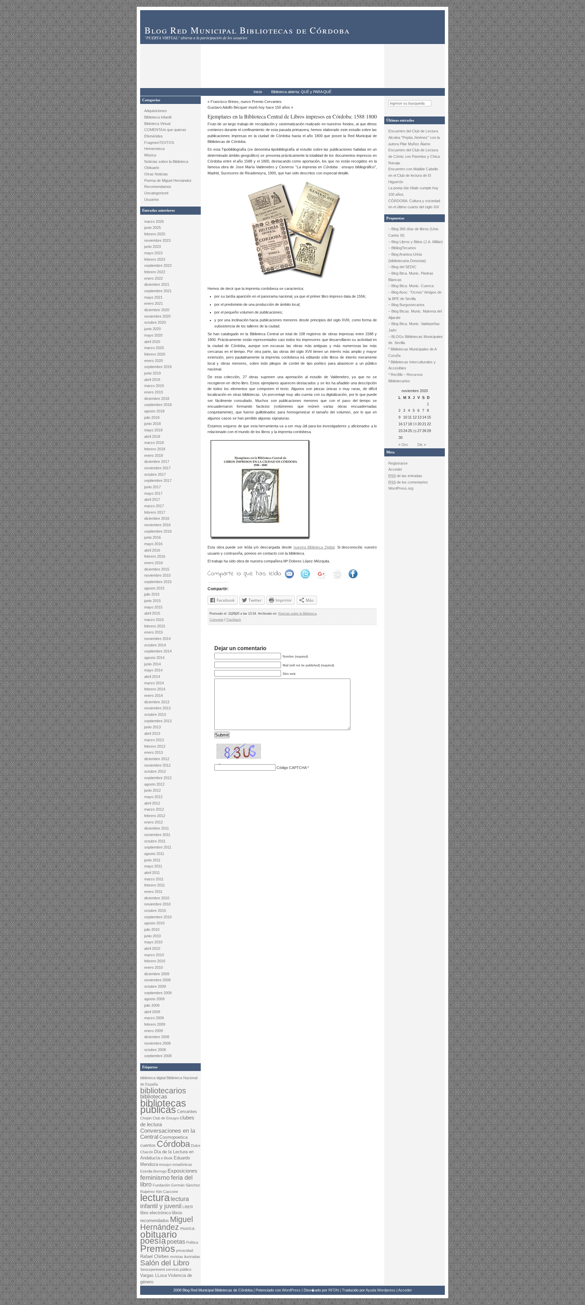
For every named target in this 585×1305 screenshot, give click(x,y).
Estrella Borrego (153, 1171)
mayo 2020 (153, 335)
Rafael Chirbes (154, 1256)
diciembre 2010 (156, 898)
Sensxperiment (152, 1269)
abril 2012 (152, 803)
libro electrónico (155, 1212)
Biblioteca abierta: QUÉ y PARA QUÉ (301, 92)
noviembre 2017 (157, 468)
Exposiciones (182, 1171)
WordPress (291, 1290)
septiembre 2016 (158, 531)
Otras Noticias (156, 174)
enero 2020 (153, 361)
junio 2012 (152, 790)
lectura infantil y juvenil (164, 1202)
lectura (155, 1197)
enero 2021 (153, 303)
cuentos (148, 1145)
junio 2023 (152, 246)
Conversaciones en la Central (167, 1134)
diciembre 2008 (156, 1037)
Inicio (258, 92)
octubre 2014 (155, 645)
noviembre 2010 (157, 904)
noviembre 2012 (157, 765)
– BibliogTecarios (402, 248)
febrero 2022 (154, 272)
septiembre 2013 (158, 721)
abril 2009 (152, 1012)
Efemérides (153, 136)
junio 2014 (152, 664)
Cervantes (187, 1111)
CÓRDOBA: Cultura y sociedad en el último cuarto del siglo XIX (414, 204)
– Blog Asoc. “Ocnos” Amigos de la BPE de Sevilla (414, 295)
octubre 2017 (155, 474)
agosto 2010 (154, 923)
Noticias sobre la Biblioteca (166, 161)
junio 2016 (152, 537)
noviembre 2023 (157, 240)
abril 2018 (152, 436)
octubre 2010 (155, 910)
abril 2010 (152, 948)
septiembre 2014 (158, 651)
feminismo (155, 1177)
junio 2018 (152, 424)
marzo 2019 (154, 386)
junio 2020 (152, 329)
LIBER (187, 1207)
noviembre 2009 (157, 980)
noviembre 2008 (157, 1043)
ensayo (165, 1164)
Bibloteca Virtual (157, 124)
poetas (176, 1241)
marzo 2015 (154, 620)
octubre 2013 (155, 714)
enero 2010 (153, 967)
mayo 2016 (153, 544)
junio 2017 (152, 487)
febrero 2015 (154, 626)
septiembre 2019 (158, 367)
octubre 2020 (155, 322)
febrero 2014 (154, 689)
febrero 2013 (154, 746)
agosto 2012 (154, 784)
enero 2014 (153, 695)
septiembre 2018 (158, 405)
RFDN (333, 1290)
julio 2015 (151, 594)
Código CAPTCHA (291, 768)
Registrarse (398, 463)
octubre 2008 (155, 1050)
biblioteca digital (153, 1078)
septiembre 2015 (158, 582)
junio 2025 (152, 228)
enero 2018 (153, 455)
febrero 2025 (154, 234)
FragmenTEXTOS (159, 143)
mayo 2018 (153, 430)
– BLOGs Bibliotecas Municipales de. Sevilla (415, 340)
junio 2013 (152, 727)
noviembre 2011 (157, 835)
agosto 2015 (154, 588)
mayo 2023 (153, 253)
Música (150, 155)
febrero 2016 (154, 556)
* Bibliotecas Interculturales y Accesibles (412, 365)
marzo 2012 (154, 809)
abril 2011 (152, 873)
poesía (153, 1240)
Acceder (395, 469)
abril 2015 (152, 613)
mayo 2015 (153, 607)
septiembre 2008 (158, 1056)
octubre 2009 (155, 986)
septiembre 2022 (158, 265)
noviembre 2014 (157, 639)
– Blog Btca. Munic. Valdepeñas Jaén (414, 327)
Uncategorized (156, 193)
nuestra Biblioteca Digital (314, 547)
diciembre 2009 (156, 974)
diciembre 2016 (156, 518)
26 (415, 431)
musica (187, 1228)
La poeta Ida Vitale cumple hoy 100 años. (413, 191)
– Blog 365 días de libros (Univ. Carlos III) (413, 232)
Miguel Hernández (166, 1223)
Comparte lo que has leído (244, 574)
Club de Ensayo (166, 1118)
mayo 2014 (153, 670)
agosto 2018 (154, 411)
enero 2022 (153, 278)
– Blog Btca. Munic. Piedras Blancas (410, 276)
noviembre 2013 (157, 708)
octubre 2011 (155, 841)
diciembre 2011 (156, 828)
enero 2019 (153, 392)
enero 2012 (153, 822)
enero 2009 (153, 1031)
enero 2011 (153, 892)
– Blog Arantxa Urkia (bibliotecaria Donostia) (407, 257)
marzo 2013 (154, 740)
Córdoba (173, 1144)
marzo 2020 (154, 348)
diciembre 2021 (156, 284)
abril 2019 (152, 380)
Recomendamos (157, 187)
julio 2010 (151, 929)
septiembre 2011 (157, 847)
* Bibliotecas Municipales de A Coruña (412, 352)
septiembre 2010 (158, 917)
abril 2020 (152, 342)
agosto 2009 (154, 999)
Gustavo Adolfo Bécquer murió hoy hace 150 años (249, 107)
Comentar (216, 619)
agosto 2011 (154, 854)
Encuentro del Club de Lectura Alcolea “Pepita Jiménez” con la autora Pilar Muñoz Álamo (414, 137)
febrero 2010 (154, 961)
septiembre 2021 (158, 291)
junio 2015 (152, 601)
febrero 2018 (154, 449)
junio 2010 (152, 936)
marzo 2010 (154, 955)
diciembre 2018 (156, 399)
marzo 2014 (154, 683)
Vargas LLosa (153, 1275)
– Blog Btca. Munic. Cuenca (411, 286)
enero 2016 (153, 563)
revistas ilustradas (185, 1257)
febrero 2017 (154, 512)
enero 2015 (153, 632)
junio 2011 (152, 860)
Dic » (421, 445)
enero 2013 (153, 752)
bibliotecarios (163, 1090)
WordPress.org (400, 488)
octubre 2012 (155, 771)
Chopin (146, 1118)
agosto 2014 (154, 658)
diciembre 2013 (156, 702)
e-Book (167, 1158)
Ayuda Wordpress (380, 1290)
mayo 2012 (153, 797)
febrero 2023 (154, 259)
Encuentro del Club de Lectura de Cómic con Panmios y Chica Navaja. (414, 156)
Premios (157, 1248)
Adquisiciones (155, 111)
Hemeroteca (154, 149)
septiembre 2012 (158, 778)
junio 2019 (152, 373)
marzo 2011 (154, 879)
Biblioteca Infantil (157, 117)
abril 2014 (152, 677)
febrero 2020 (154, 354)
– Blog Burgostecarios (406, 305)
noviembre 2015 (157, 575)
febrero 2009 (154, 1024)
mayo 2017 (153, 493)
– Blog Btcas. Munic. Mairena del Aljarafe (415, 314)
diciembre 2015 (156, 569)
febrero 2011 (154, 885)
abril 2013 (152, 733)
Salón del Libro (164, 1263)
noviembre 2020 (157, 316)
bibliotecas (153, 1096)
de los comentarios (408, 482)
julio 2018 (151, 417)
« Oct (403, 445)
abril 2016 (152, 550)
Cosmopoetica (173, 1137)
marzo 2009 (154, 1018)
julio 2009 (151, 1005)
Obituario (151, 168)
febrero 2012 (154, 816)
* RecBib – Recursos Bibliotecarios (405, 377)
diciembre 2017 (156, 461)
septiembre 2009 (158, 993)
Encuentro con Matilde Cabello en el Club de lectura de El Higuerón (413, 175)
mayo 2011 (153, 866)
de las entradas (405, 476)
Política (192, 1242)
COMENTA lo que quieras (165, 130)
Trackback (233, 619)
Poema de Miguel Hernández (168, 180)
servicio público (178, 1269)
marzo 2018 (154, 443)
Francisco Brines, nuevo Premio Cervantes (246, 102)
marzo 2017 (154, 506)
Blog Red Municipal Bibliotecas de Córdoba (247, 30)
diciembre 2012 (156, 759)
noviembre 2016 (157, 525)
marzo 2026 (154, 221)
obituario (158, 1234)
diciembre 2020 (156, 310)
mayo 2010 (153, 942)
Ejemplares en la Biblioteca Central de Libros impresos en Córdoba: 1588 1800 (292, 116)
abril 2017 (152, 499)
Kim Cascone (167, 1192)
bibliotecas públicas (163, 1106)
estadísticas (182, 1164)
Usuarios (151, 199)
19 (415, 424)
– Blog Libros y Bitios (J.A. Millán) (415, 242)
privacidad (184, 1250)
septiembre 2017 (158, 480)
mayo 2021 (153, 297)
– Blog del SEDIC (402, 267)
